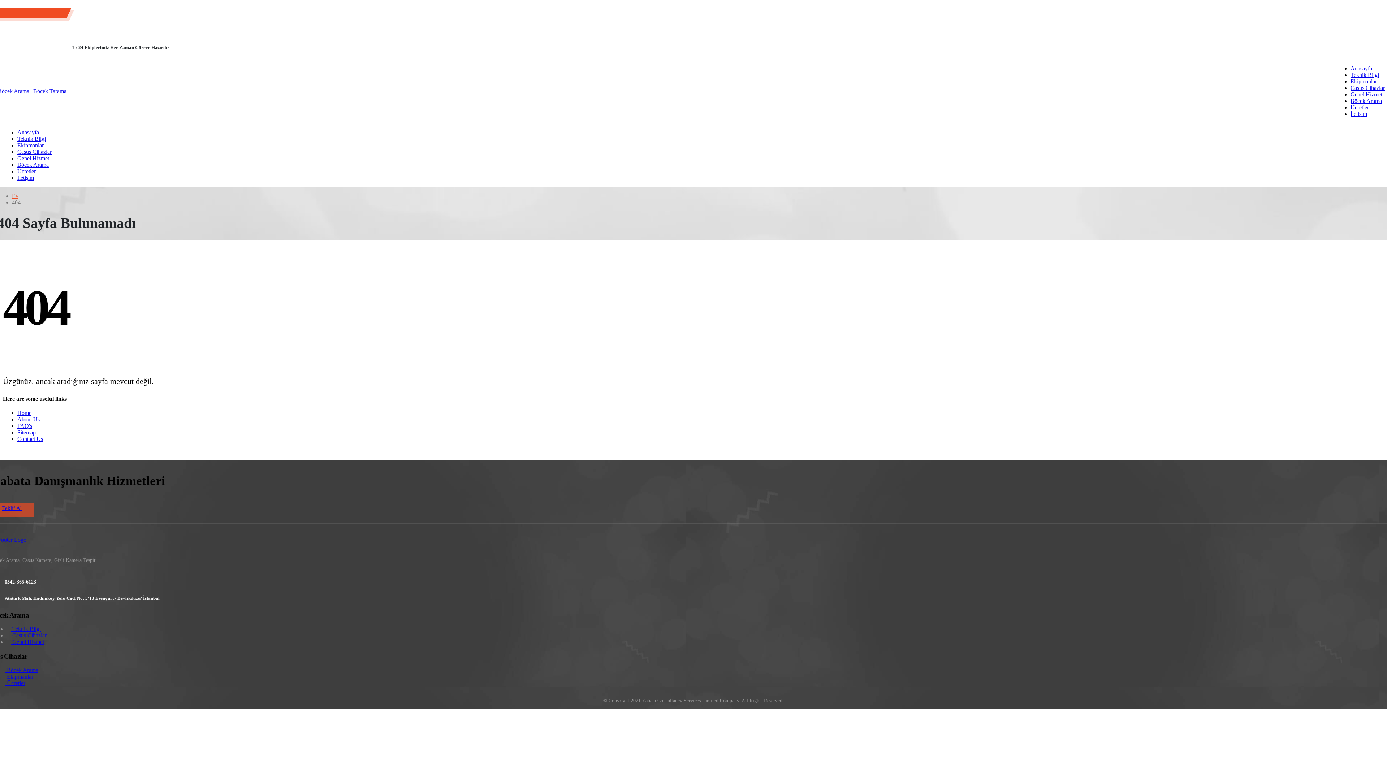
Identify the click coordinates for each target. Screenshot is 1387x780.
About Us (28, 419)
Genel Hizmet (1366, 94)
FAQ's (24, 426)
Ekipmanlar (1364, 81)
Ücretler (1360, 107)
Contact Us (30, 439)
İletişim (1359, 114)
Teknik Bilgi (1365, 75)
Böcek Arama (1366, 101)
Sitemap (26, 432)
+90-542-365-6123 (40, 14)
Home (24, 413)
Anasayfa (1361, 68)
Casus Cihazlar (1368, 88)
